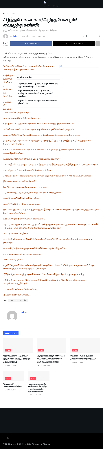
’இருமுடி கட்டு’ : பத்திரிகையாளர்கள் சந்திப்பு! (13, 385)
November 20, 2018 (29, 36)
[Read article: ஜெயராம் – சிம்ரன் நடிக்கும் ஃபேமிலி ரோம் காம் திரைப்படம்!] (85, 345)
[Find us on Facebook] (4, 438)
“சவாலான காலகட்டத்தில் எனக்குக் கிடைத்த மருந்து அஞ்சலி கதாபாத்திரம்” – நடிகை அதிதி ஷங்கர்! (37, 387)
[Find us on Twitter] (8, 438)
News (13, 13)
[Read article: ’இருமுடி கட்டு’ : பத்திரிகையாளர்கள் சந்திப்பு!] (13, 376)
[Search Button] (99, 4)
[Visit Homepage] (51, 4)
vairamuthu (21, 300)
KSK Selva (22, 444)
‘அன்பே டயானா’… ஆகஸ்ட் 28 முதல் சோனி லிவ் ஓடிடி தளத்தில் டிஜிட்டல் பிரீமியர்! (17, 358)
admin (14, 36)
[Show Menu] (4, 4)
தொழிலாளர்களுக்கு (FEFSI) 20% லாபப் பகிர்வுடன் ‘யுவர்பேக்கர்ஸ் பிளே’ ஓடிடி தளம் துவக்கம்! (36, 93)
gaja (11, 300)
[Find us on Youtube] (11, 438)
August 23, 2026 (10, 365)
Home (5, 13)
